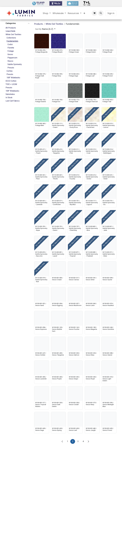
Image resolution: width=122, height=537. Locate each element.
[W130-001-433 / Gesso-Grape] (75, 368)
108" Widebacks (13, 77)
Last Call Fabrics (13, 101)
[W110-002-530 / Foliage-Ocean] (75, 41)
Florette (11, 48)
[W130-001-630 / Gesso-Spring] (58, 419)
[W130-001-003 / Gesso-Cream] (58, 268)
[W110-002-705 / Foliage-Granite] (41, 90)
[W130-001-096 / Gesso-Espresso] (41, 318)
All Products (11, 28)
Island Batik (10, 31)
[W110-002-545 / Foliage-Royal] (109, 41)
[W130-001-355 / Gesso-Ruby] (92, 344)
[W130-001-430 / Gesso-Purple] (58, 368)
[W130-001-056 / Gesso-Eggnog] (58, 294)
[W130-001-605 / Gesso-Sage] (41, 419)
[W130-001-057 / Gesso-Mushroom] (75, 294)
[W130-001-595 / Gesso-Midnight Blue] (109, 393)
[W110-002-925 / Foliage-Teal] (109, 90)
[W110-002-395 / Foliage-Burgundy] (41, 41)
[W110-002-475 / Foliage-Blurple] (58, 41)
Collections (11, 38)
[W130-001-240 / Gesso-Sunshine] (109, 318)
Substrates (10, 94)
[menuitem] (47, 13)
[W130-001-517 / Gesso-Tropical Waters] (41, 393)
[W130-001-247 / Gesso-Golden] (41, 344)
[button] (101, 13)
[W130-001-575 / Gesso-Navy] (92, 393)
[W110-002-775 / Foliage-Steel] (75, 90)
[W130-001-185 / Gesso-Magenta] (92, 318)
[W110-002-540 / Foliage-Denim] (92, 41)
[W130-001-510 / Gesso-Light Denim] (109, 368)
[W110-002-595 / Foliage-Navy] (58, 65)
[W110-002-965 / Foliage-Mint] (41, 114)
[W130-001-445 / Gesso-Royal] (92, 368)
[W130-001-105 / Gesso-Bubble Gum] (58, 318)
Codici (10, 44)
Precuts (11, 68)
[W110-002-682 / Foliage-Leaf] (92, 65)
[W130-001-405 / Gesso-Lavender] (41, 368)
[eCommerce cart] (94, 13)
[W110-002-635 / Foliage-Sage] (75, 65)
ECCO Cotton (11, 81)
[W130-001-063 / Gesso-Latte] (92, 294)
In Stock (9, 97)
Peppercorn (12, 58)
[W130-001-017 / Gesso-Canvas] (75, 268)
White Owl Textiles (13, 34)
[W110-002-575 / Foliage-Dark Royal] (41, 65)
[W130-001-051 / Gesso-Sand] (41, 294)
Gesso (10, 54)
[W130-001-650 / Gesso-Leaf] (75, 419)
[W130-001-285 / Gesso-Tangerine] (58, 344)
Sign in (110, 13)
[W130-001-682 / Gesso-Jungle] (92, 419)
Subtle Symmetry (15, 64)
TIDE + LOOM (11, 84)
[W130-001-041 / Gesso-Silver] (92, 268)
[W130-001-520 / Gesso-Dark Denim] (58, 393)
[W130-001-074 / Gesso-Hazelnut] (109, 294)
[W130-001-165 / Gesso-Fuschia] (75, 318)
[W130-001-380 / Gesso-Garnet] (109, 344)
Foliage (11, 51)
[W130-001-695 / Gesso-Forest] (109, 419)
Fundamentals (12, 41)
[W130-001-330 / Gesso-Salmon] (75, 344)
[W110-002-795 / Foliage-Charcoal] (92, 90)
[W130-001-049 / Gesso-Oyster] (109, 268)
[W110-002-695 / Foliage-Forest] (109, 65)
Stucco (10, 61)
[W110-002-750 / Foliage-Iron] (58, 90)
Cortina (9, 71)
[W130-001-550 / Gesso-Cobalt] (75, 393)
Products (38, 24)
